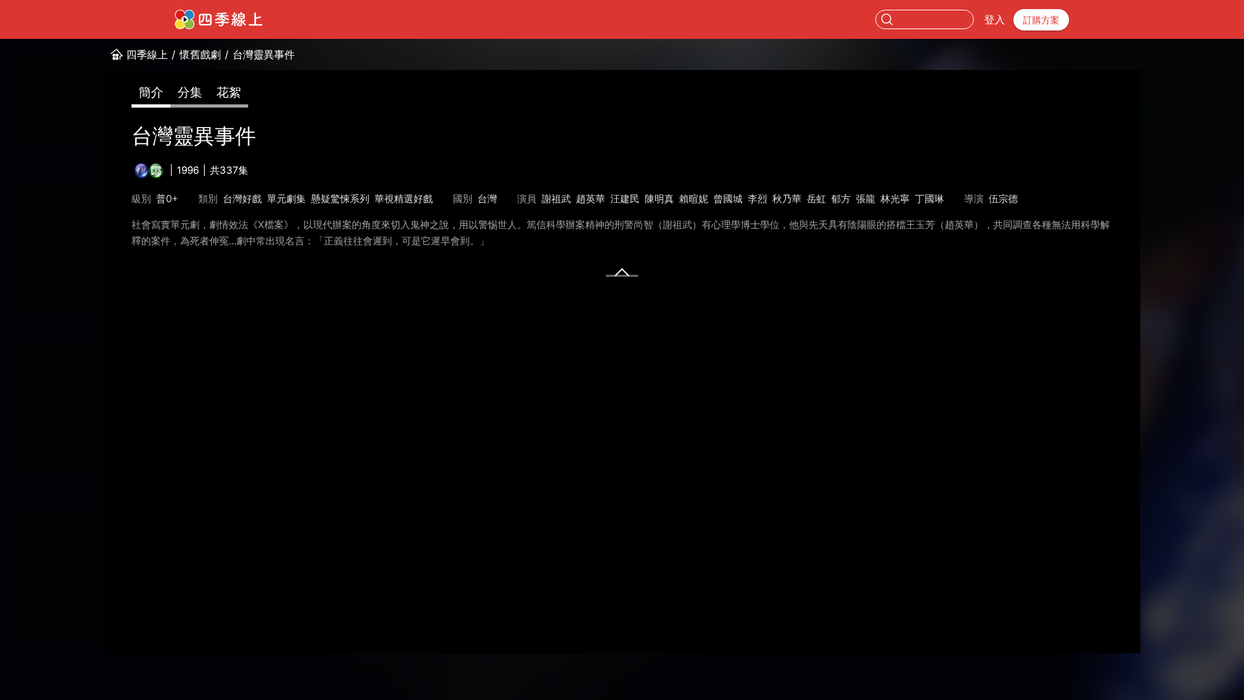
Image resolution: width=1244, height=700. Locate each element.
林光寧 (895, 198)
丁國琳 (929, 198)
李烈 (757, 198)
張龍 (865, 198)
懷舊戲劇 (200, 54)
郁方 (841, 198)
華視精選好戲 (403, 198)
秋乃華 (786, 198)
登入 (994, 19)
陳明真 (659, 198)
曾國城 (728, 198)
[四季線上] (218, 19)
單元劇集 (286, 198)
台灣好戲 (242, 198)
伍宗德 (1003, 198)
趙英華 (590, 198)
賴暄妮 (693, 198)
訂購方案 (1041, 19)
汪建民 (624, 198)
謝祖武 (556, 198)
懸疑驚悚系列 (340, 198)
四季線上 (147, 54)
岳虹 (816, 198)
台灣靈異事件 (264, 54)
